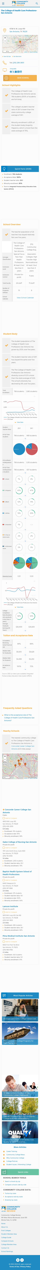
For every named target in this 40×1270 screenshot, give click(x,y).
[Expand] (4, 763)
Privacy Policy (25, 1266)
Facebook (22, 1260)
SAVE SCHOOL (23, 77)
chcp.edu (13, 69)
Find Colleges (6, 1230)
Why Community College (15, 1158)
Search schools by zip (12, 1181)
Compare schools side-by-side (15, 1185)
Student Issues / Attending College (18, 1164)
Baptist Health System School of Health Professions (17, 873)
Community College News (15, 1154)
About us (4, 1227)
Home (3, 1223)
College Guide (6, 1237)
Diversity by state (11, 1200)
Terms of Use (14, 1266)
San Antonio (14, 31)
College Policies (12, 1161)
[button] (20, 42)
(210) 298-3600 (18, 62)
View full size (7, 56)
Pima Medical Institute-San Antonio (19, 936)
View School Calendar (25, 297)
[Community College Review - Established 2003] (20, 3)
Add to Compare (11, 818)
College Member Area (8, 1244)
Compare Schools (7, 1241)
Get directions (17, 56)
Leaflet (25, 52)
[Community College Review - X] (18, 1260)
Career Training (11, 1151)
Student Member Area (9, 1234)
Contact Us (5, 1248)
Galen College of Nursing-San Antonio (20, 842)
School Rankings (7, 1251)
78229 (25, 31)
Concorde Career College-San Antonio (22, 747)
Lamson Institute (10, 906)
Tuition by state (10, 1193)
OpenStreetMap (33, 52)
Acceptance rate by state (14, 1197)
